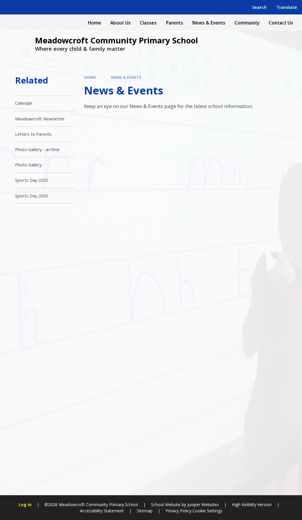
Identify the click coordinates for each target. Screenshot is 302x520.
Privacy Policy (178, 511)
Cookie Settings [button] (207, 511)
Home (90, 77)
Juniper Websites (203, 504)
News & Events (126, 77)
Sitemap (144, 511)
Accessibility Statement (102, 511)
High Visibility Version (252, 504)
